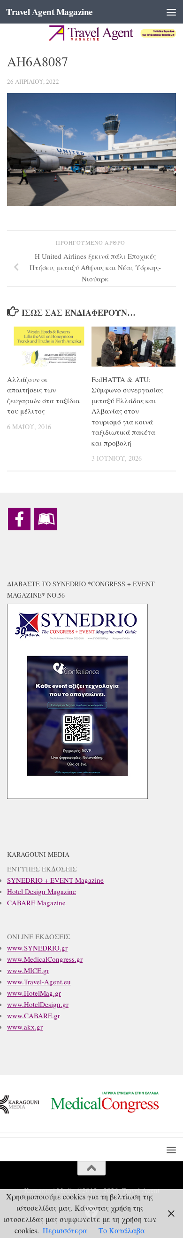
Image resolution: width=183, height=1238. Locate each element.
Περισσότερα (65, 1230)
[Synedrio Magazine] (45, 519)
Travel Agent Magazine (49, 11)
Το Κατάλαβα (122, 1230)
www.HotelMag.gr (34, 993)
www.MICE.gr (28, 970)
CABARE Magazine (36, 902)
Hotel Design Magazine (41, 891)
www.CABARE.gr (33, 1015)
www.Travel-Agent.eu (39, 981)
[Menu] (171, 12)
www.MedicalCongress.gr (45, 959)
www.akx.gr (25, 1026)
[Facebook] (19, 519)
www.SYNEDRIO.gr (37, 947)
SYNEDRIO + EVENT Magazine (55, 880)
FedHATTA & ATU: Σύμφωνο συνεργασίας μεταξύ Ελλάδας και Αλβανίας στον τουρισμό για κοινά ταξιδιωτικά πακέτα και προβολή (127, 411)
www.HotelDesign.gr (38, 1004)
